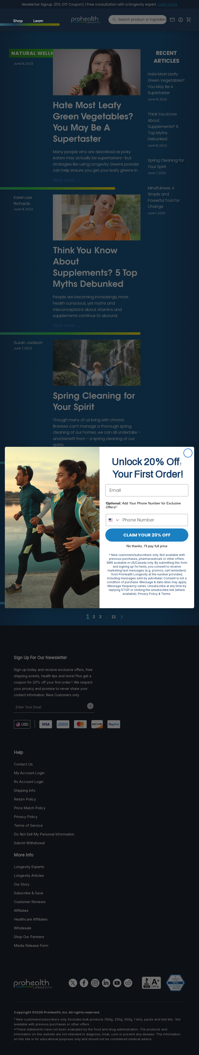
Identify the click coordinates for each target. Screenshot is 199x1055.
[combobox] (113, 520)
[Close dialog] (188, 453)
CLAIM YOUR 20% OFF (147, 535)
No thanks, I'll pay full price (146, 546)
